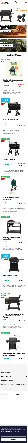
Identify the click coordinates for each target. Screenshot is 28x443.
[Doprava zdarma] (14, 226)
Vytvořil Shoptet (14, 389)
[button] (2, 14)
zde (18, 431)
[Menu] (25, 2)
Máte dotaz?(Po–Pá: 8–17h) (15, 2)
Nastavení (13, 435)
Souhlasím (13, 439)
